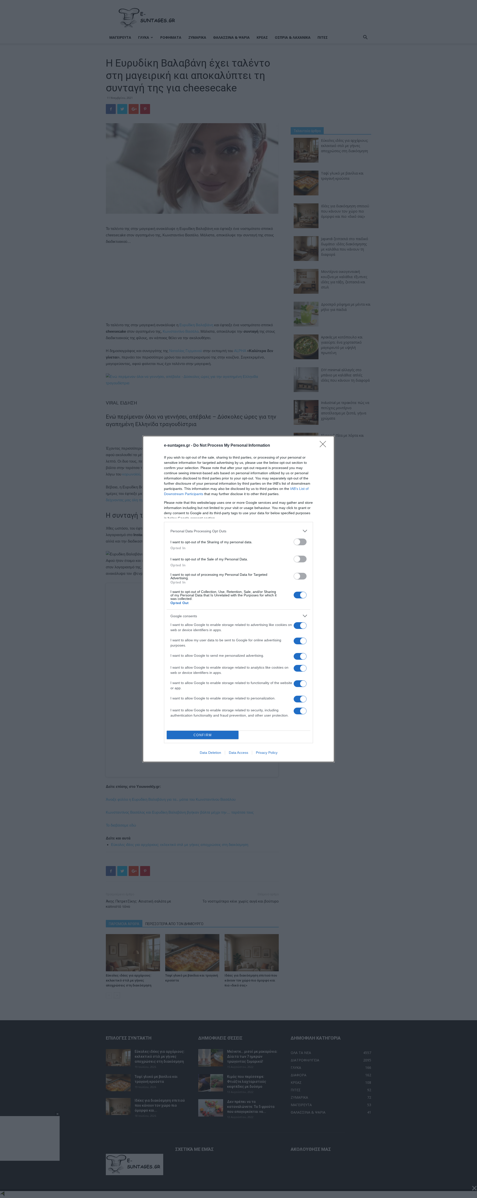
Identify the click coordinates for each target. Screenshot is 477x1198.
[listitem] (238, 531)
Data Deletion (210, 753)
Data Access (238, 753)
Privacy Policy (267, 753)
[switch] (300, 542)
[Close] (324, 445)
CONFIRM (203, 735)
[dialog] (238, 599)
